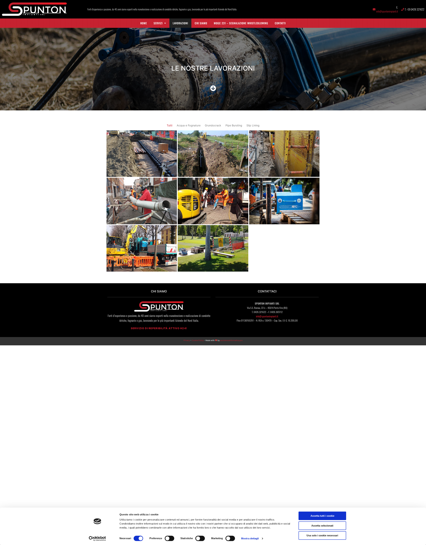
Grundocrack (213, 125)
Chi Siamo (201, 23)
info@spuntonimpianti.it (387, 11)
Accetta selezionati (322, 525)
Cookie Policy (198, 340)
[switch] (169, 538)
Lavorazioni (180, 23)
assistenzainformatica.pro (231, 340)
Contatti (280, 23)
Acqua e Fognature (189, 125)
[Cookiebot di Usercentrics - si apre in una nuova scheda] (97, 538)
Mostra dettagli (250, 538)
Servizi (158, 23)
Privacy (187, 340)
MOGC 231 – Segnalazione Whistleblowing (241, 23)
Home (143, 23)
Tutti (169, 125)
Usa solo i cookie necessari (322, 535)
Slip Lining (252, 125)
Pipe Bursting (233, 125)
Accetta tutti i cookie (322, 515)
